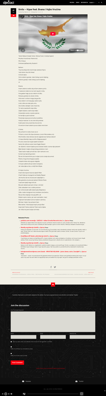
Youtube (28, 381)
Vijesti (91, 2)
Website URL (73, 333)
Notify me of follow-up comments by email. (22, 348)
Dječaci (67, 220)
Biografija (84, 2)
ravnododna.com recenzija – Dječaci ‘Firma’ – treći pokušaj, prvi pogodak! (31, 273)
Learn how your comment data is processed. (50, 368)
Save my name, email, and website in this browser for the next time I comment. (32, 341)
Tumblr (81, 381)
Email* (41, 333)
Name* (12, 333)
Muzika (72, 2)
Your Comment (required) (17, 310)
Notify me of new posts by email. (19, 355)
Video (77, 2)
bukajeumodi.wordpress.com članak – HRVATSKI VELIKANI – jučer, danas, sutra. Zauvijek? (75, 273)
